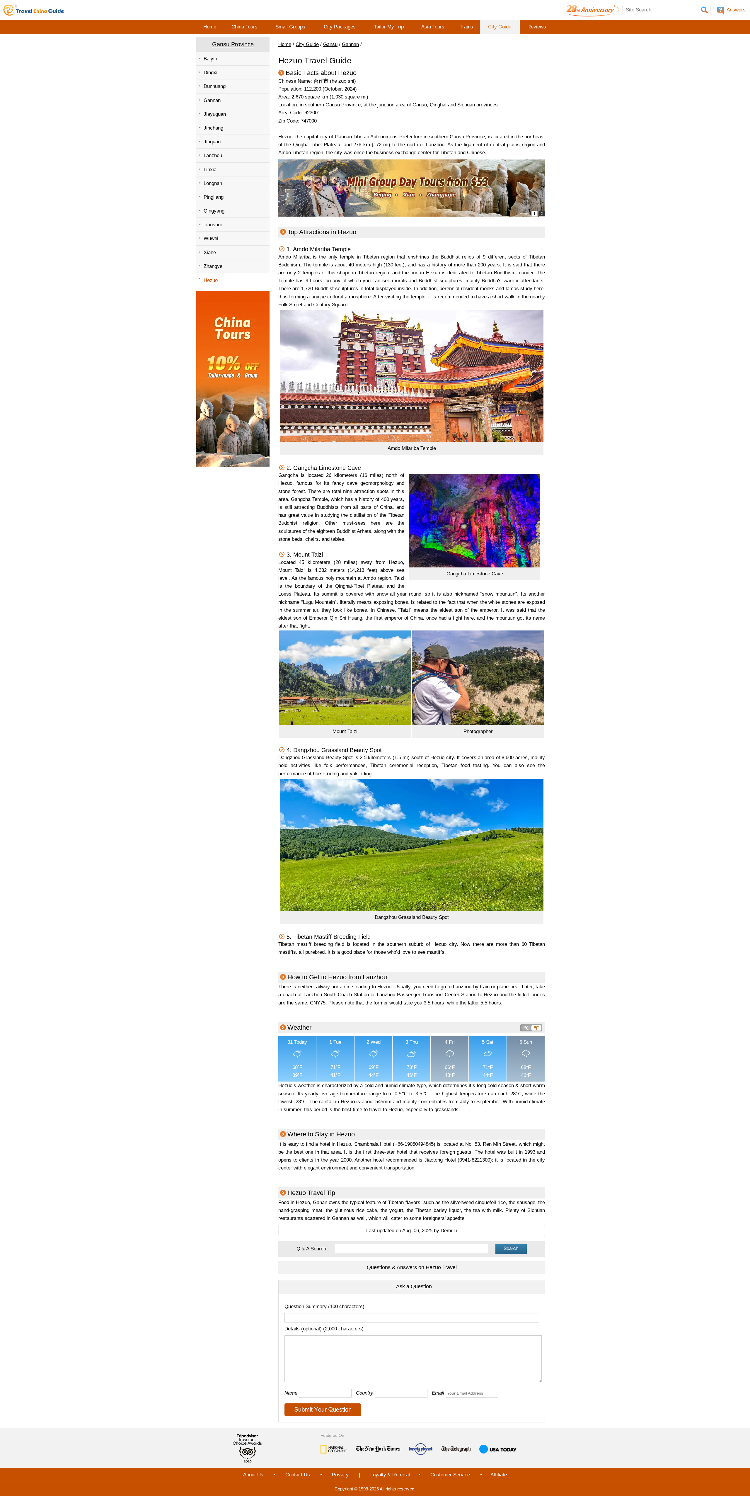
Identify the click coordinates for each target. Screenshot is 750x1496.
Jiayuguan (215, 114)
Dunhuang (215, 86)
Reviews (536, 27)
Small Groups (290, 27)
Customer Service (450, 1475)
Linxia (210, 169)
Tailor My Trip (389, 27)
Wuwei (211, 238)
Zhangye (213, 266)
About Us (253, 1475)
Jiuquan (212, 141)
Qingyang (214, 211)
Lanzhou (213, 155)
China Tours (244, 27)
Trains (466, 27)
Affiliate (498, 1475)
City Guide (499, 27)
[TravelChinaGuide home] (33, 10)
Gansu (330, 44)
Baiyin (210, 59)
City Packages (340, 27)
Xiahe (210, 252)
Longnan (213, 183)
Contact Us (297, 1475)
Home (209, 27)
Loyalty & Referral (390, 1475)
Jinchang (213, 128)
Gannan (212, 100)
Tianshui (213, 224)
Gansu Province (233, 44)
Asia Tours (432, 27)
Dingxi (210, 72)
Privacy (340, 1475)
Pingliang (214, 197)
